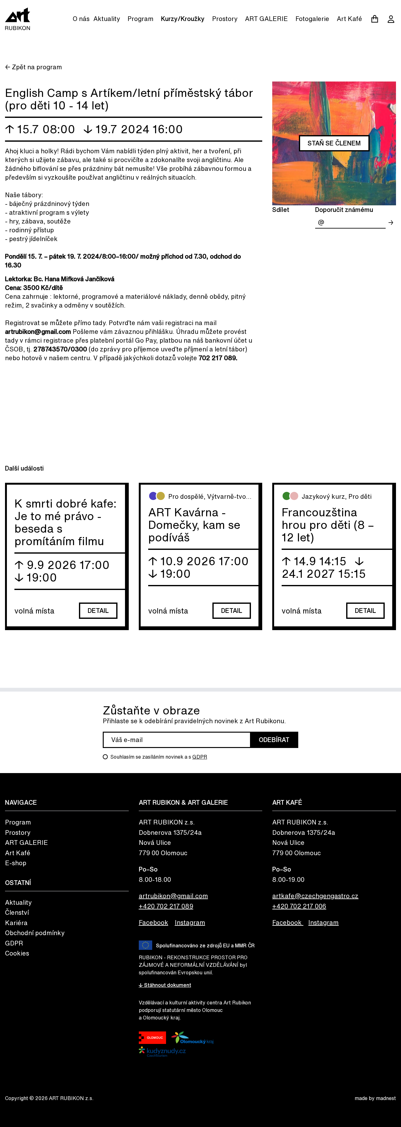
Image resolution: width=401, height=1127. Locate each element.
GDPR (199, 756)
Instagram (190, 922)
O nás (81, 18)
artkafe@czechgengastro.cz (315, 896)
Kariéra (16, 922)
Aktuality (106, 18)
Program (141, 18)
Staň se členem (334, 143)
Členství (17, 912)
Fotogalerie (312, 18)
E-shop (15, 863)
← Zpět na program (33, 67)
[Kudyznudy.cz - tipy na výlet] (162, 1051)
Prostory (224, 18)
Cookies (17, 953)
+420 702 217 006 (299, 906)
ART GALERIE (266, 18)
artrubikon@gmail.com (173, 896)
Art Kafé (349, 18)
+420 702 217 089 (166, 906)
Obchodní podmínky (35, 933)
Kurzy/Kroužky (183, 18)
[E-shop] (374, 19)
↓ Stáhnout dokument (165, 984)
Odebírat (274, 739)
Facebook (153, 922)
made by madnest (375, 1098)
